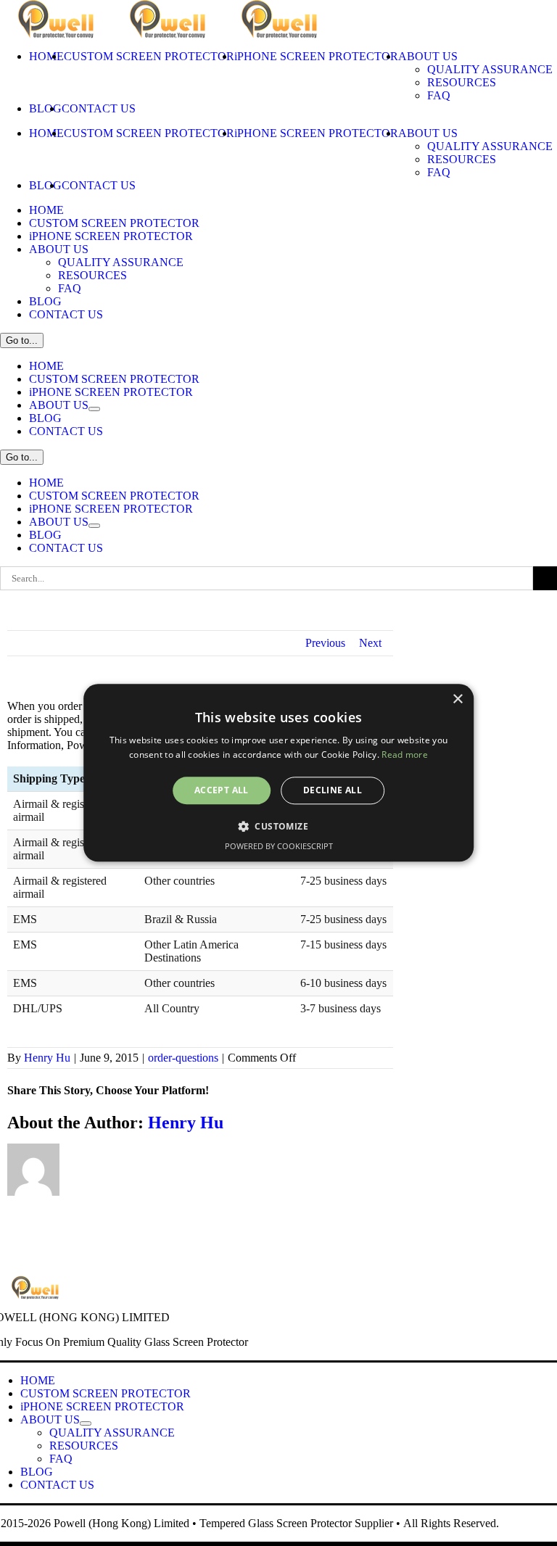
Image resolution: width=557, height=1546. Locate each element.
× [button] (457, 699)
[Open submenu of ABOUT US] (94, 409)
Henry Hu (47, 1057)
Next (370, 643)
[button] (278, 826)
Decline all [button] (332, 790)
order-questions (183, 1057)
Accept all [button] (221, 790)
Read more (404, 755)
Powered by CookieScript (279, 846)
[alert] (278, 772)
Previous (325, 643)
